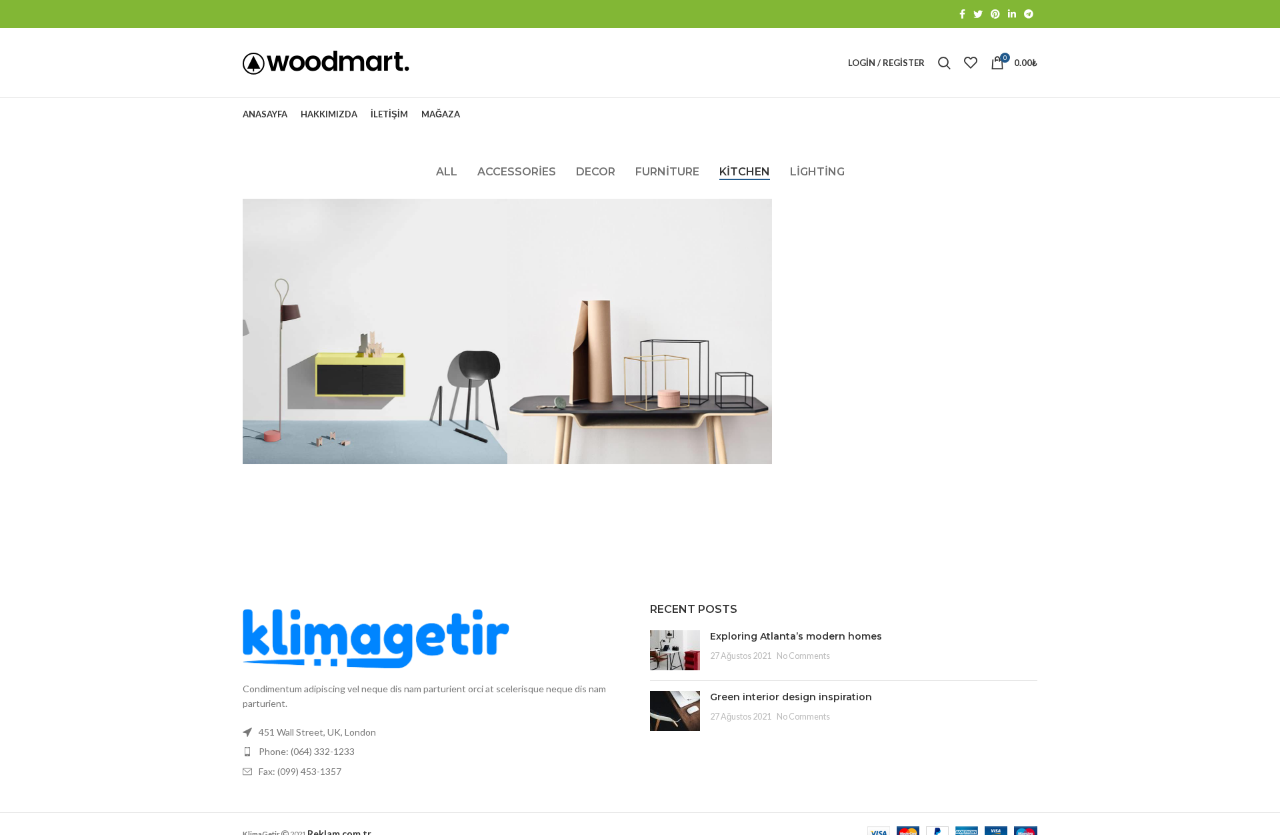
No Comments (803, 656)
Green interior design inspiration (791, 697)
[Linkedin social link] (1012, 14)
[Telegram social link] (1028, 14)
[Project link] (375, 331)
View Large (497, 209)
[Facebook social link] (962, 14)
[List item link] (436, 751)
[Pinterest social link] (995, 14)
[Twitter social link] (978, 14)
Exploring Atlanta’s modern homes (796, 636)
